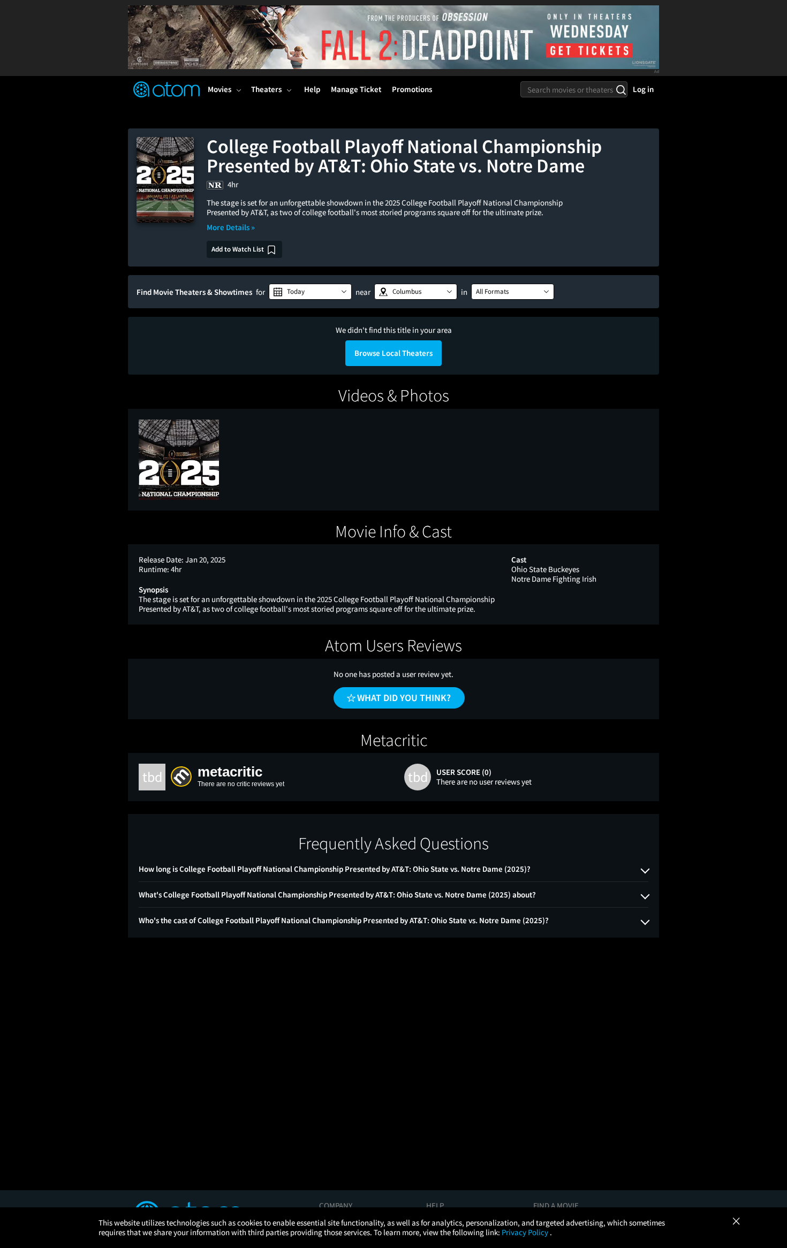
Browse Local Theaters (393, 353)
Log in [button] (643, 89)
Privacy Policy (526, 1232)
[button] (310, 292)
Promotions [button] (412, 89)
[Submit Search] (620, 89)
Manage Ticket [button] (356, 89)
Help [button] (312, 89)
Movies (219, 89)
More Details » (231, 227)
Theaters (266, 89)
